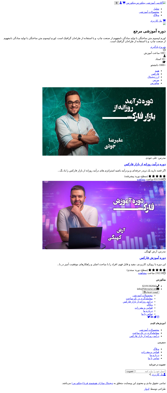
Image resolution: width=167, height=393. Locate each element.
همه (157, 70)
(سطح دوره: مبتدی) (137, 270)
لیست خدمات (152, 292)
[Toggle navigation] (116, 3)
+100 (163, 53)
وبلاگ (156, 15)
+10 (164, 59)
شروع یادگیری (158, 47)
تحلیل (156, 8)
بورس (156, 80)
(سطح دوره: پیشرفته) (136, 176)
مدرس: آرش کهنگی (155, 251)
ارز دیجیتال (153, 77)
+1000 (162, 65)
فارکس (155, 73)
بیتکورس (131, 2)
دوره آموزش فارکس (153, 258)
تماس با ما (147, 314)
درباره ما (148, 310)
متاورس (154, 83)
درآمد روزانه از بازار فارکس (138, 301)
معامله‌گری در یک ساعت (139, 298)
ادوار (146, 388)
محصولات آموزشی (149, 12)
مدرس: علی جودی (156, 157)
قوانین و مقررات (144, 307)
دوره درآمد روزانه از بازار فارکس (145, 164)
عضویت (130, 371)
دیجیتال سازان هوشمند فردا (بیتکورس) (92, 383)
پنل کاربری (156, 20)
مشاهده (141, 179)
